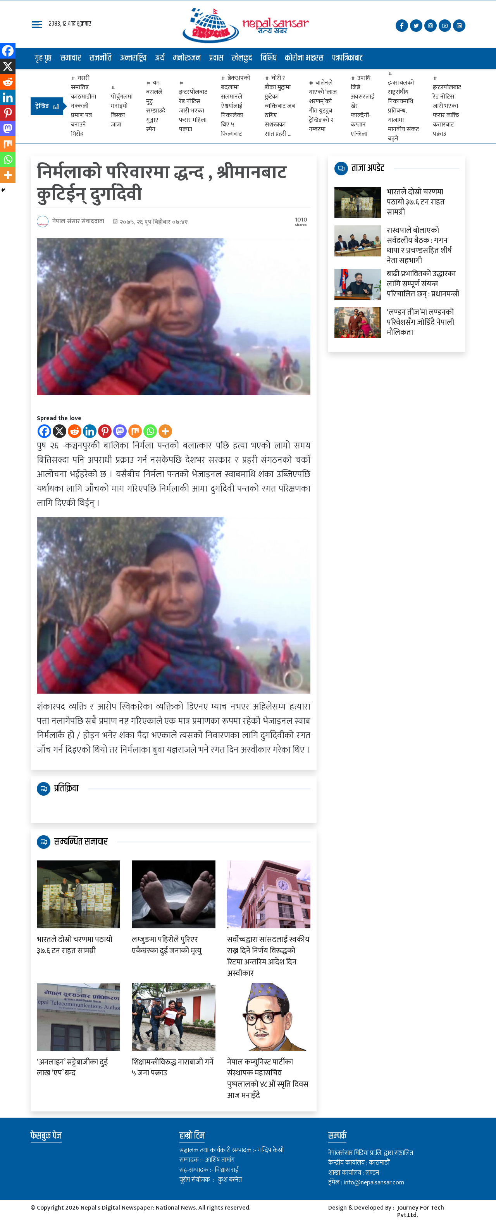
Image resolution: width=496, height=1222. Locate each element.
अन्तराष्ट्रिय (133, 58)
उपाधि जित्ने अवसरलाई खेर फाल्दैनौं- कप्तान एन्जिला (362, 106)
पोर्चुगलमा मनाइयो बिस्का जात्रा (122, 111)
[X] (59, 431)
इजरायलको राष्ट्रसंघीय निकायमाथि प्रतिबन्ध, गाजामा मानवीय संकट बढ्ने (403, 111)
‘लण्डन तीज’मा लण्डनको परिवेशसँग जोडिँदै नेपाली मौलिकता (420, 322)
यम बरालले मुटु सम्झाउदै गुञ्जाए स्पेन (155, 106)
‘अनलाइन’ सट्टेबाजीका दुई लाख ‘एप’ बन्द (72, 1068)
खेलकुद (242, 58)
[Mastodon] (120, 431)
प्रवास (216, 58)
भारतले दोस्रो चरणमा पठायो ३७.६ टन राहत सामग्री (74, 945)
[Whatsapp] (150, 431)
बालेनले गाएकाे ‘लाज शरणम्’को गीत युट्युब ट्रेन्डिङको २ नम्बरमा (323, 106)
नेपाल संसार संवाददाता (78, 221)
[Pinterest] (105, 431)
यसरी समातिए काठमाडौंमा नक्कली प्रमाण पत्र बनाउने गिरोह (83, 106)
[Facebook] (44, 431)
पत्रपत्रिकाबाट (347, 58)
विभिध (269, 58)
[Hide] (3, 190)
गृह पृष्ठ (43, 58)
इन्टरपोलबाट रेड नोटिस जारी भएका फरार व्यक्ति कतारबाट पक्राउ (447, 110)
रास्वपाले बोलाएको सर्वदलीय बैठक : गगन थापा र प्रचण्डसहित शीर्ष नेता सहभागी (419, 245)
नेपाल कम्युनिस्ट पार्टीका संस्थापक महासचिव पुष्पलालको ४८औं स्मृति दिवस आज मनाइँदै (267, 1079)
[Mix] (135, 431)
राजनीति (101, 58)
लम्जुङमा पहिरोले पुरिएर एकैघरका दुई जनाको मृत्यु (167, 945)
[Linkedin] (89, 431)
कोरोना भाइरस (304, 58)
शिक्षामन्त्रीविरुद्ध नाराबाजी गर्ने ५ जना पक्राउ (173, 1068)
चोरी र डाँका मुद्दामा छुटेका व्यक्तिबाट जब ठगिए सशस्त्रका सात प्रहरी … (280, 106)
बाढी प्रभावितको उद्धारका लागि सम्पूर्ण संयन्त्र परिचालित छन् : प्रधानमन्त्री (423, 284)
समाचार (70, 58)
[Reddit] (74, 431)
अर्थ (160, 58)
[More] (165, 431)
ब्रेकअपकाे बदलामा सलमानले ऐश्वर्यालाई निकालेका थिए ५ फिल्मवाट (235, 106)
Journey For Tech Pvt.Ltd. (420, 1211)
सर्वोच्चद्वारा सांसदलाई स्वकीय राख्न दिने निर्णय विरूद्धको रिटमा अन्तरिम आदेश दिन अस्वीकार (268, 956)
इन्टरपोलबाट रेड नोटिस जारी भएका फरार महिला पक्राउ (193, 110)
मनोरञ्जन (187, 58)
